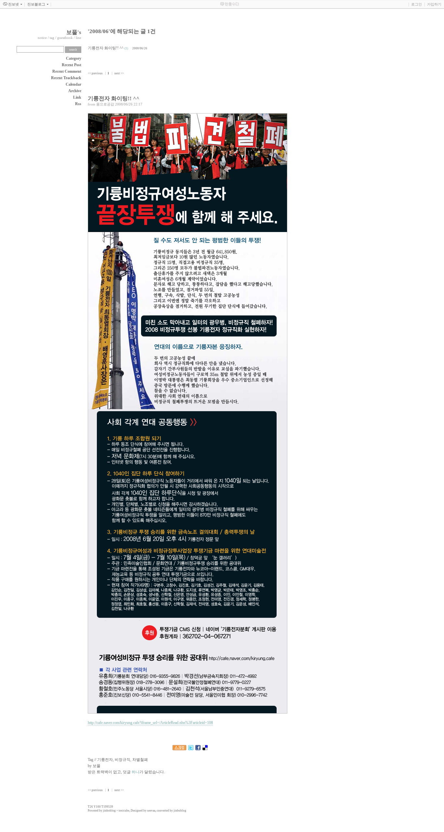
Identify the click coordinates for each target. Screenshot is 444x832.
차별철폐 (140, 759)
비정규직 (122, 759)
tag (52, 38)
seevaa (151, 810)
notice (42, 38)
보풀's (73, 32)
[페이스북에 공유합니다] (198, 749)
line (78, 38)
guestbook (65, 38)
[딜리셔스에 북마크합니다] (205, 749)
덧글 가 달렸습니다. (144, 772)
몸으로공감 (105, 104)
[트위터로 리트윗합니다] (190, 749)
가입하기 (434, 4)
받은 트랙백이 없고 (104, 772)
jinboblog (109, 810)
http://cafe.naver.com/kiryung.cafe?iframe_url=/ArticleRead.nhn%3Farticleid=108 (150, 722)
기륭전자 (105, 759)
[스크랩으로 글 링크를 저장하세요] (179, 749)
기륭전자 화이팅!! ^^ (106, 48)
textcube (124, 810)
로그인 (416, 4)
